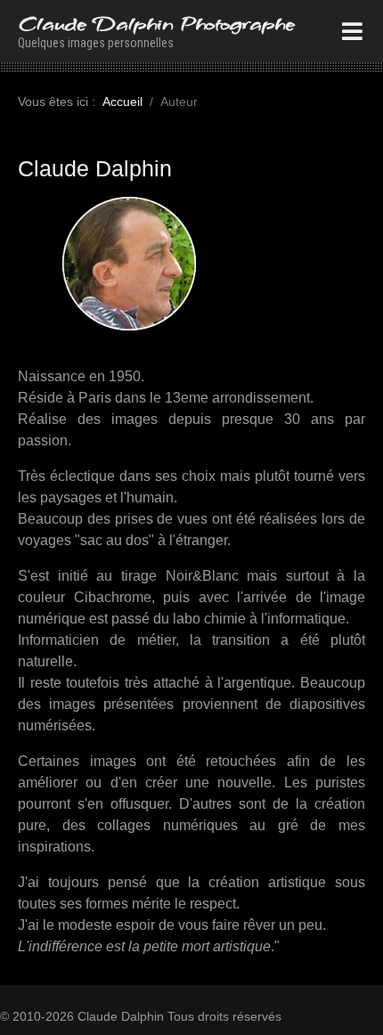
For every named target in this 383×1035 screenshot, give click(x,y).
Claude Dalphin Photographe (156, 23)
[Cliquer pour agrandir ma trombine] (129, 262)
